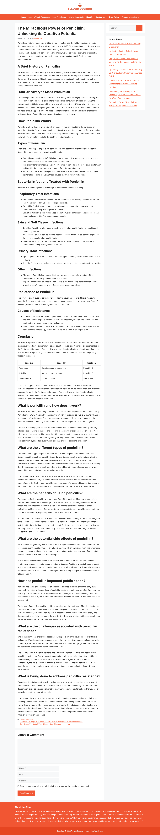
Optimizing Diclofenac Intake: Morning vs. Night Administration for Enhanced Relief (125, 72)
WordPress (98, 831)
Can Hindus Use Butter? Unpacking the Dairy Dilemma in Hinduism (45, 724)
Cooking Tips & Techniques (39, 17)
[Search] (139, 28)
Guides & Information (28, 719)
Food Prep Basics (59, 17)
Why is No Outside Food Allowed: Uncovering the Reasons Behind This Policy (125, 62)
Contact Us (100, 17)
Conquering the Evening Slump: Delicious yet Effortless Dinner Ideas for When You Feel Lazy (125, 94)
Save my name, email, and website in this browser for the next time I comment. (54, 786)
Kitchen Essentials (76, 17)
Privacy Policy (113, 17)
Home (23, 17)
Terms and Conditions (130, 17)
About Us (89, 17)
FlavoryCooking (77, 831)
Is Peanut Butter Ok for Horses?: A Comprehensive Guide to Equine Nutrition (124, 83)
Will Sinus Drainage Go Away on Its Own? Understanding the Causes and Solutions (51, 722)
